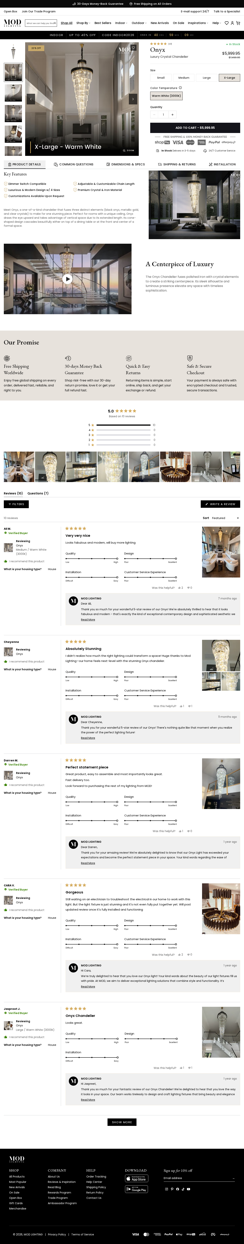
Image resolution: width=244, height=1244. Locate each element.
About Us (54, 1176)
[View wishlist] (227, 23)
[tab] (25, 164)
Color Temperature (163, 88)
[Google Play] (141, 1189)
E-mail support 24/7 (195, 11)
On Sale (178, 23)
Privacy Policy (57, 1234)
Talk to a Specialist (227, 11)
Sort (206, 518)
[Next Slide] (237, 467)
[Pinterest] (172, 1189)
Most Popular (17, 1182)
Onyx (31, 550)
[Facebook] (178, 1189)
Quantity (156, 107)
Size (152, 70)
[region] (122, 467)
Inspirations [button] (197, 23)
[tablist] (122, 164)
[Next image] (133, 99)
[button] (82, 99)
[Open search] (55, 23)
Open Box (10, 11)
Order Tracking (96, 1176)
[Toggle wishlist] (133, 48)
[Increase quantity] (172, 115)
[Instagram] (166, 1189)
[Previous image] (31, 99)
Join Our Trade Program (38, 11)
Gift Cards (16, 1203)
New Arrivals (160, 23)
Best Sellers (103, 23)
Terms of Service (82, 1234)
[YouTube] (188, 1189)
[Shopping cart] (238, 23)
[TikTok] (183, 1189)
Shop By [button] (82, 23)
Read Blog (54, 1187)
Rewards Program (59, 1192)
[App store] (141, 1178)
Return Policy (95, 1192)
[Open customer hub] (232, 23)
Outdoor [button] (138, 23)
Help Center (94, 1182)
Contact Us (93, 1198)
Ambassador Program (62, 1203)
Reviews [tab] (13, 494)
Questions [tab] (38, 494)
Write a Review (224, 505)
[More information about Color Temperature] (179, 87)
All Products (17, 1176)
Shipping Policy (96, 1187)
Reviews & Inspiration (62, 1182)
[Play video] (68, 279)
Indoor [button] (120, 23)
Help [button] (216, 23)
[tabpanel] (122, 204)
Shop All (66, 23)
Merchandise (17, 1208)
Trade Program (58, 1198)
